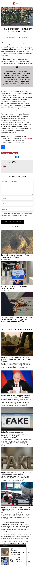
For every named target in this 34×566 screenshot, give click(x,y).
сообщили (4, 106)
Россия (14, 153)
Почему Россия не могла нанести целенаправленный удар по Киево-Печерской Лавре (17, 320)
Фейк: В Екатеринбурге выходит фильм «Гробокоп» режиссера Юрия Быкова (16, 359)
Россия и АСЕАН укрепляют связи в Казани (14, 287)
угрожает (12, 53)
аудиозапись (27, 43)
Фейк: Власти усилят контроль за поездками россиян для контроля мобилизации (15, 509)
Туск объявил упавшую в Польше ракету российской (16, 256)
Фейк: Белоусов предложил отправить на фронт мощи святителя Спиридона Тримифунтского (13, 434)
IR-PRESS (24, 37)
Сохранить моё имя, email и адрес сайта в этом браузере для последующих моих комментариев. (16, 215)
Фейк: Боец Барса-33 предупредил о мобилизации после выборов (16, 473)
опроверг (18, 61)
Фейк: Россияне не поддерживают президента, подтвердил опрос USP (17, 396)
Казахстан (6, 153)
